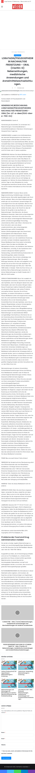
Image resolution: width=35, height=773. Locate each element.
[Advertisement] (17, 30)
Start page (14, 52)
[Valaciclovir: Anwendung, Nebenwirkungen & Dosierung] (26, 665)
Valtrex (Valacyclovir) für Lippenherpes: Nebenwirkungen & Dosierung (8, 674)
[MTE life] (17, 6)
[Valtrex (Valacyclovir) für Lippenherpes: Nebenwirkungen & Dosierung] (9, 665)
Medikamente (21, 52)
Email (3, 738)
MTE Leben (23, 94)
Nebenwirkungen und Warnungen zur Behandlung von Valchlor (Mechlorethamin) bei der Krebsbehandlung (9, 693)
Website (3, 744)
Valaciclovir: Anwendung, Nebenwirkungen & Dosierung (25, 673)
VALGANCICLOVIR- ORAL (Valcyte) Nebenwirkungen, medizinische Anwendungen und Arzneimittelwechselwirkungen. (26, 694)
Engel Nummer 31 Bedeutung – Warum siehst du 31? (17, 1)
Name (3, 732)
